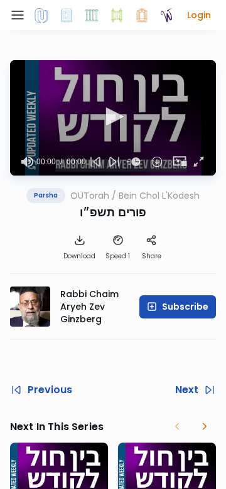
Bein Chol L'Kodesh (159, 195)
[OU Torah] (41, 15)
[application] (113, 118)
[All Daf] (142, 15)
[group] (27, 162)
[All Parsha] (117, 15)
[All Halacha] (92, 15)
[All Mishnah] (66, 15)
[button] (199, 15)
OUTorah (89, 195)
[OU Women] (167, 15)
